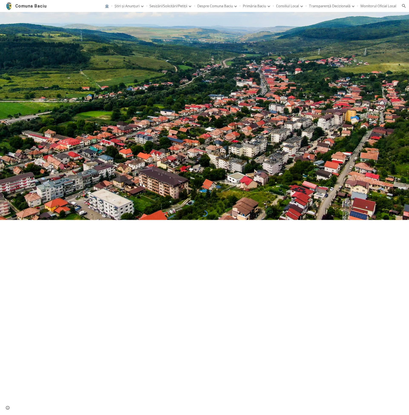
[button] (404, 6)
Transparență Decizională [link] (329, 6)
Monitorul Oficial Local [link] (378, 6)
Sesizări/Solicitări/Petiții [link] (168, 6)
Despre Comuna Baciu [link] (215, 6)
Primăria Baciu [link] (254, 6)
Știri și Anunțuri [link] (127, 6)
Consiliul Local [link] (287, 6)
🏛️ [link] (107, 6)
